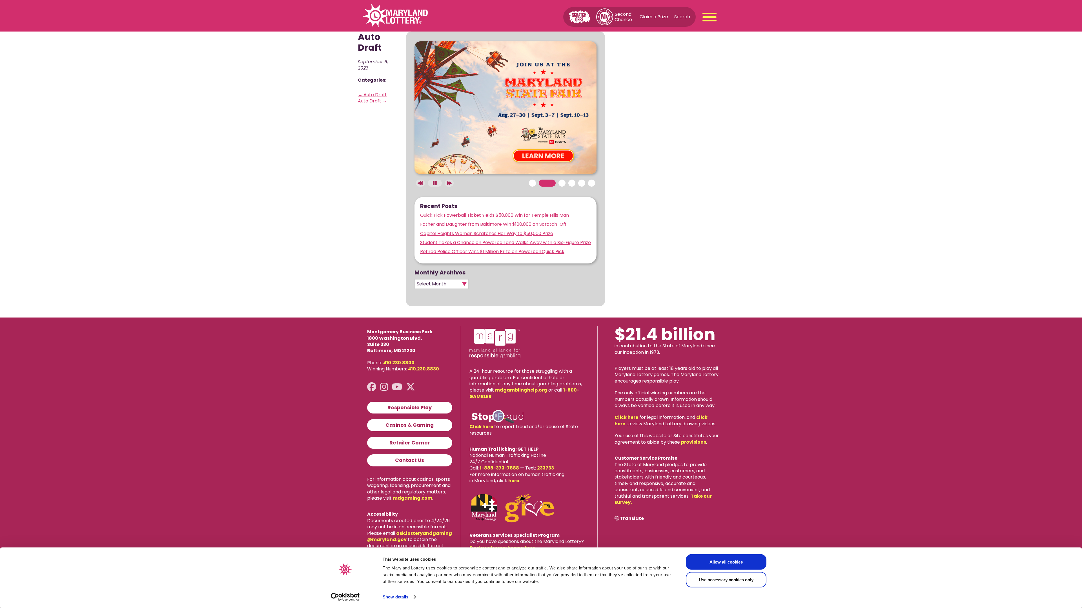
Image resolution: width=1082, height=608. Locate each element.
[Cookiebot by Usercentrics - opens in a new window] (345, 597)
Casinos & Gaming (409, 425)
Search (682, 16)
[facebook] (371, 387)
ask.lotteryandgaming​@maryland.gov (409, 536)
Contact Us (409, 460)
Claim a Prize (654, 16)
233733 (545, 468)
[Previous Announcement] (420, 183)
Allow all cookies (726, 562)
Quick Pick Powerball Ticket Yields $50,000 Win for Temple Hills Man (494, 215)
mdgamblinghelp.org (521, 390)
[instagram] (384, 387)
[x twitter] (410, 387)
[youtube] (397, 387)
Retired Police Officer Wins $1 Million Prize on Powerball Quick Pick (492, 251)
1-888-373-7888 (499, 468)
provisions (693, 442)
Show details (395, 596)
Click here (481, 426)
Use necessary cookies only (726, 579)
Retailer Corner (409, 442)
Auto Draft (372, 94)
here (513, 480)
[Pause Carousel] (435, 183)
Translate (632, 518)
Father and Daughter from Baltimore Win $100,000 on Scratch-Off (493, 224)
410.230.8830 (423, 369)
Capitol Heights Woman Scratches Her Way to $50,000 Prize (486, 233)
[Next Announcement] (449, 183)
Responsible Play (409, 407)
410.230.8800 (398, 362)
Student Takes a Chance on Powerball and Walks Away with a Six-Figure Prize (505, 242)
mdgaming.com (412, 498)
